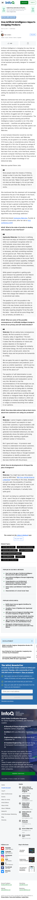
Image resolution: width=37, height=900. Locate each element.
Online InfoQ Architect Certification (26, 797)
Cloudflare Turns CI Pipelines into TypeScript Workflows (19, 609)
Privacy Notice (5, 897)
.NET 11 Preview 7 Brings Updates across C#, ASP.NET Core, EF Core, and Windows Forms (18, 621)
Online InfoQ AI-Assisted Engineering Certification (27, 814)
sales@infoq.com (23, 884)
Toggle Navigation (2, 2)
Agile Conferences (26, 550)
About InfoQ (4, 805)
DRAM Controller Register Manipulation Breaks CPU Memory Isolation (17, 646)
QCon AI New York (27, 828)
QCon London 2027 (26, 835)
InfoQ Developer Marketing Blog (9, 815)
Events (3, 796)
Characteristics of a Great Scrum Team (17, 591)
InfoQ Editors (5, 802)
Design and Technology (10, 559)
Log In (3, 791)
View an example (28, 672)
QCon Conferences (6, 794)
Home (3, 785)
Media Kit (4, 811)
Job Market (20, 556)
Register (24, 2)
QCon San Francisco (25, 821)
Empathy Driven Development (11, 553)
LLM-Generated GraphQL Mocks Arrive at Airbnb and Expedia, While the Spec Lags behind (16, 657)
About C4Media (5, 808)
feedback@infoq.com (6, 884)
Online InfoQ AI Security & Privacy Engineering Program (27, 789)
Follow (33, 34)
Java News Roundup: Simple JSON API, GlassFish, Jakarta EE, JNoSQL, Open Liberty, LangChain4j (20, 617)
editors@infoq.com (5, 889)
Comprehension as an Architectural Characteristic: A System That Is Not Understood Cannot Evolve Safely (16, 583)
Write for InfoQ (5, 799)
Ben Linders (7, 34)
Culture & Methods (8, 17)
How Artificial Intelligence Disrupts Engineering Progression (19, 578)
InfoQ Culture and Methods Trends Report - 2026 (19, 587)
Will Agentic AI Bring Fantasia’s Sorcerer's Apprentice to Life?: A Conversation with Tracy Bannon (19, 626)
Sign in (33, 2)
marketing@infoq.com (24, 889)
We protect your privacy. (7, 701)
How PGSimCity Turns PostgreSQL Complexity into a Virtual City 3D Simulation (17, 652)
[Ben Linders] (2, 34)
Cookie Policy (24, 897)
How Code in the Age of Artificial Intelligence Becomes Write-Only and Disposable (19, 574)
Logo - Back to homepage (10, 2)
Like (11, 43)
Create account (6, 788)
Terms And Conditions (15, 897)
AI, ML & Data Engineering (25, 547)
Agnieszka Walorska (20, 218)
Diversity (3, 820)
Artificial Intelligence (9, 550)
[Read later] (28, 43)
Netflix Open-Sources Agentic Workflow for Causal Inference (18, 605)
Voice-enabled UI (8, 556)
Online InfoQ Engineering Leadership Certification (26, 805)
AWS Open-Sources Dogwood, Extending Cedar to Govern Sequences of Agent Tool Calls (19, 613)
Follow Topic (18, 538)
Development (8, 641)
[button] (17, 697)
